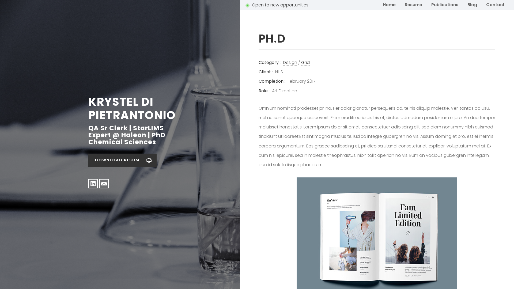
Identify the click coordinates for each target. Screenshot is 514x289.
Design (290, 62)
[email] (104, 183)
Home (389, 5)
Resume (413, 5)
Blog (472, 5)
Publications (444, 5)
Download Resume (118, 160)
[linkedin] (93, 183)
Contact (495, 5)
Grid (305, 62)
